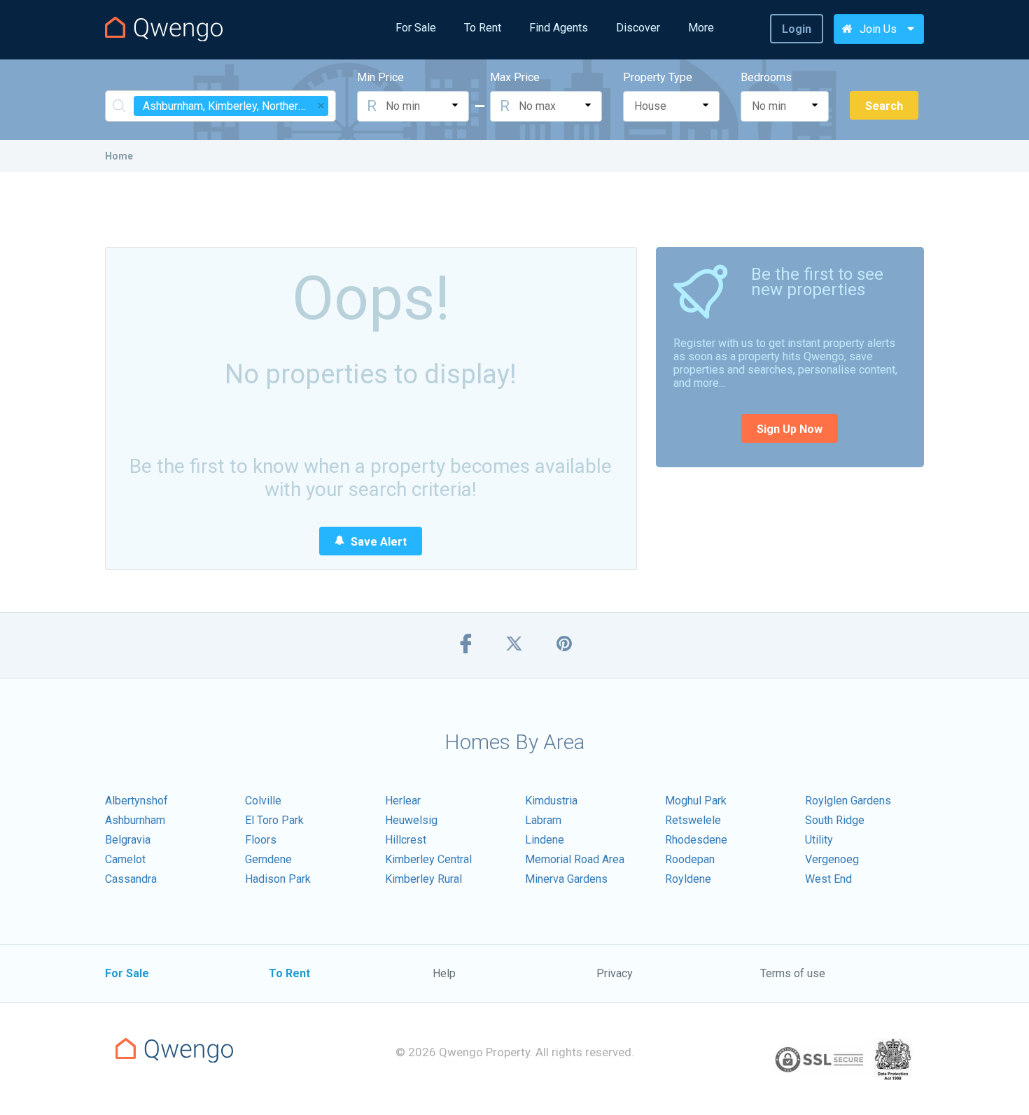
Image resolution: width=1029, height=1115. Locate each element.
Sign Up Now (789, 429)
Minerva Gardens (566, 879)
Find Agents (558, 27)
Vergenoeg (832, 859)
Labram (543, 820)
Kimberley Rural (423, 879)
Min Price (380, 77)
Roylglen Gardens (848, 800)
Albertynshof (136, 800)
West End (828, 879)
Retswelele (693, 820)
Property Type (657, 77)
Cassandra (131, 879)
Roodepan (690, 859)
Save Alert (377, 541)
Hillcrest (405, 839)
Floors (260, 839)
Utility (819, 839)
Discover (638, 27)
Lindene (544, 839)
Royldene (688, 879)
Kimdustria (551, 800)
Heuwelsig (411, 820)
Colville (263, 800)
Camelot (125, 859)
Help (444, 973)
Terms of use (792, 973)
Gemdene (268, 859)
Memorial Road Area (574, 859)
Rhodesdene (696, 839)
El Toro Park (274, 820)
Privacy (614, 973)
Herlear (403, 800)
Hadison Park (278, 879)
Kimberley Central (428, 859)
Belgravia (127, 839)
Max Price (515, 77)
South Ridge (834, 820)
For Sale (416, 27)
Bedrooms (766, 77)
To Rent (482, 27)
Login (796, 29)
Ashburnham (135, 820)
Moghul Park (696, 800)
